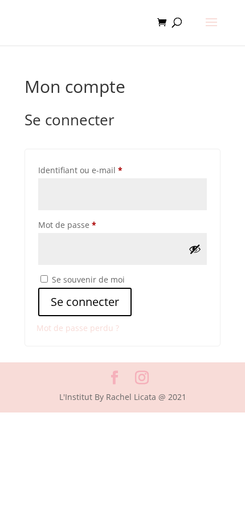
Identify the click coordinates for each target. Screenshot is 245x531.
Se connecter (85, 301)
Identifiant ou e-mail (101, 169)
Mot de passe (88, 224)
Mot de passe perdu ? (77, 327)
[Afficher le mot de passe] (195, 249)
